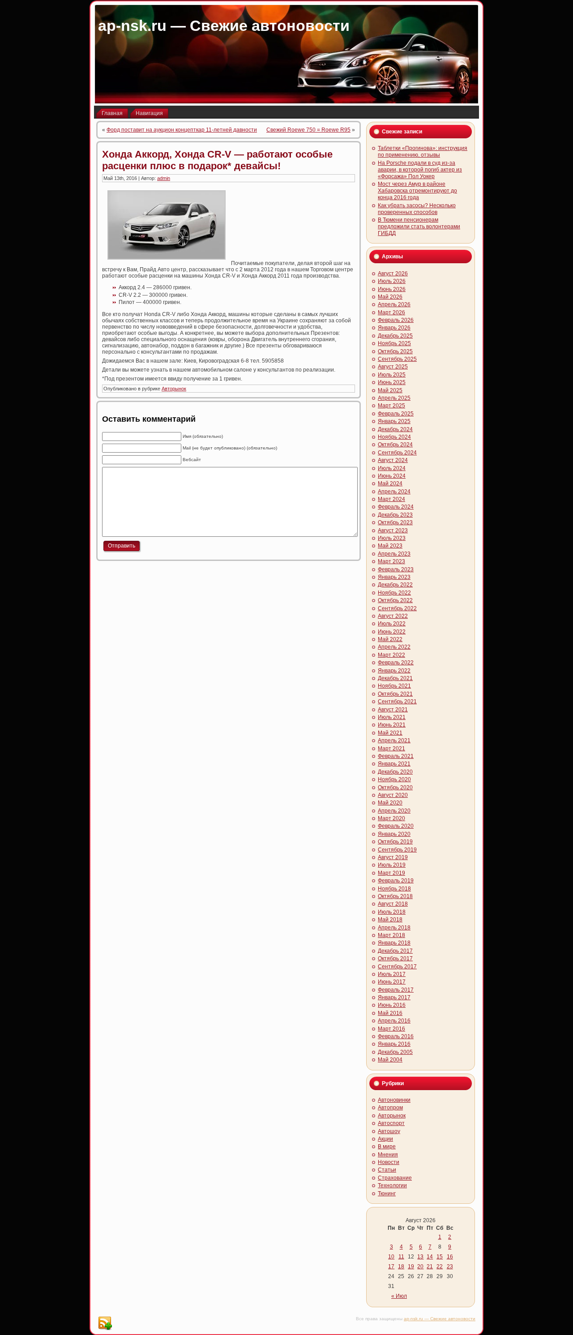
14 (430, 1257)
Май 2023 (390, 546)
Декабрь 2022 (395, 585)
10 (391, 1257)
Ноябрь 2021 (394, 686)
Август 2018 (393, 904)
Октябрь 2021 (395, 694)
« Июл (399, 1296)
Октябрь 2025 (395, 351)
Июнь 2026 (392, 289)
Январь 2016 (394, 1044)
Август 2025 (393, 367)
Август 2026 (393, 273)
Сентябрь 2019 (397, 850)
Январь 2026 (394, 328)
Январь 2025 (394, 421)
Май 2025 (390, 390)
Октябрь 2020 (395, 787)
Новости (388, 1162)
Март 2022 (391, 655)
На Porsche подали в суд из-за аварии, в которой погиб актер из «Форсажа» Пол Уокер (420, 170)
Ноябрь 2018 (394, 889)
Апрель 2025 (394, 398)
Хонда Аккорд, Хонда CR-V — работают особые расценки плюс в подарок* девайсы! (217, 160)
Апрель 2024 (394, 491)
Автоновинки (394, 1100)
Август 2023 (393, 530)
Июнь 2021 (392, 725)
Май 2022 (390, 639)
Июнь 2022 (392, 632)
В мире (387, 1146)
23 (450, 1266)
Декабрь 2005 (395, 1052)
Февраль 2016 (396, 1036)
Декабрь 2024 (395, 429)
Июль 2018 (392, 912)
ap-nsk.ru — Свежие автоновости (224, 25)
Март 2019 (391, 873)
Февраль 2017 (396, 990)
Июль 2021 (392, 717)
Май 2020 (390, 803)
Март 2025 (391, 405)
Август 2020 (393, 795)
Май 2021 (390, 733)
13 (420, 1257)
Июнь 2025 (392, 382)
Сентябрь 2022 (397, 608)
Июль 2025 (392, 375)
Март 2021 (391, 748)
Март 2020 (391, 818)
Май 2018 (390, 919)
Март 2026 (391, 312)
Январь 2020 (394, 834)
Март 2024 (391, 499)
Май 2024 (390, 483)
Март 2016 (391, 1029)
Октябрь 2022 (395, 600)
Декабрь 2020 (395, 772)
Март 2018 (391, 935)
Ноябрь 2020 (394, 779)
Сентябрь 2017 (397, 966)
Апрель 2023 (394, 554)
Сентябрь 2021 (397, 701)
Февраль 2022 (396, 662)
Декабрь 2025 (395, 336)
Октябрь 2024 (395, 444)
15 (439, 1257)
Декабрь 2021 (395, 678)
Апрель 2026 (394, 304)
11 (401, 1257)
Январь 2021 (394, 764)
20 (420, 1266)
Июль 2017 (392, 974)
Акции (385, 1139)
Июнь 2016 (392, 1005)
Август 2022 (393, 616)
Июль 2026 (392, 281)
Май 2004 (390, 1060)
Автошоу (389, 1131)
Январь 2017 (394, 997)
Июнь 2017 (392, 982)
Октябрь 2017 (395, 958)
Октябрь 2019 (395, 842)
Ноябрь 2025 (394, 343)
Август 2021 (393, 709)
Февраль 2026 (396, 320)
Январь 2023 (394, 577)
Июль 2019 (392, 865)
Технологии (392, 1185)
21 (430, 1266)
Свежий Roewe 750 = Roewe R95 (308, 130)
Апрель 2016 (394, 1021)
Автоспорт (391, 1123)
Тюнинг (387, 1193)
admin (163, 178)
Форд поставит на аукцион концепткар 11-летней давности (182, 130)
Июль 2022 (392, 623)
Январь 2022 (394, 671)
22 (439, 1266)
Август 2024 (393, 460)
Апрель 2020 (394, 811)
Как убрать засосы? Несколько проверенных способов (417, 208)
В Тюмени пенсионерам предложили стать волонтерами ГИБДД (419, 226)
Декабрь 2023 (395, 515)
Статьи (387, 1170)
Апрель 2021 (394, 740)
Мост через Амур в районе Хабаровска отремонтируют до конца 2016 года (417, 191)
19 (411, 1266)
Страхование (395, 1178)
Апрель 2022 (394, 647)
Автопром (390, 1107)
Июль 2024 (392, 468)
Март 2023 (391, 561)
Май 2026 (390, 297)
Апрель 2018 (394, 927)
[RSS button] (105, 1323)
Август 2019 (393, 857)
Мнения (388, 1154)
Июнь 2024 (392, 476)
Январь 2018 (394, 943)
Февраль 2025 (396, 414)
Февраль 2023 (396, 569)
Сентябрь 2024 (397, 452)
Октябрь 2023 (395, 522)
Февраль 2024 (396, 507)
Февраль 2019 (396, 880)
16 (450, 1257)
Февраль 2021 (396, 756)
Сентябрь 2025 (397, 359)
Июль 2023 (392, 538)
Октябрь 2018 (395, 896)
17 (391, 1266)
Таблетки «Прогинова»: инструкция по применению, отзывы (422, 151)
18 (401, 1266)
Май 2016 (390, 1013)
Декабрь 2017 (395, 951)
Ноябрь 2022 (394, 593)
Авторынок (174, 388)
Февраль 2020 (396, 826)
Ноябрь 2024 (394, 437)
